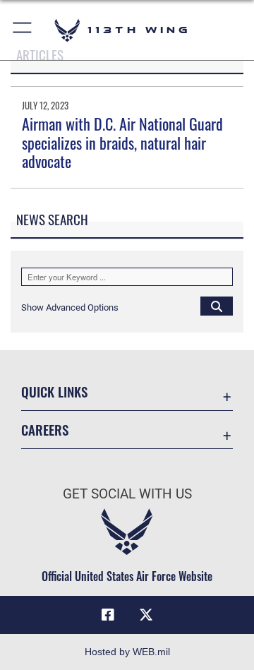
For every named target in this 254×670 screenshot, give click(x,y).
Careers (44, 429)
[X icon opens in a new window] (146, 615)
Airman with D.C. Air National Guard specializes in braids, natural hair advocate (122, 142)
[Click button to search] (216, 306)
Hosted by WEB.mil (127, 651)
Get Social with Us (127, 494)
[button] (23, 30)
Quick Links (54, 391)
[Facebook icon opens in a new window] (108, 615)
